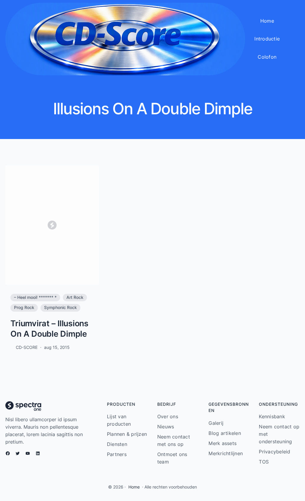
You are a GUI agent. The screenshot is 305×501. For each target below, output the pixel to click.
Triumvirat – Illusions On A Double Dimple (49, 329)
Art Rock (74, 297)
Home (134, 487)
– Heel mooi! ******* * (35, 297)
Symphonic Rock (60, 307)
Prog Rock (24, 307)
